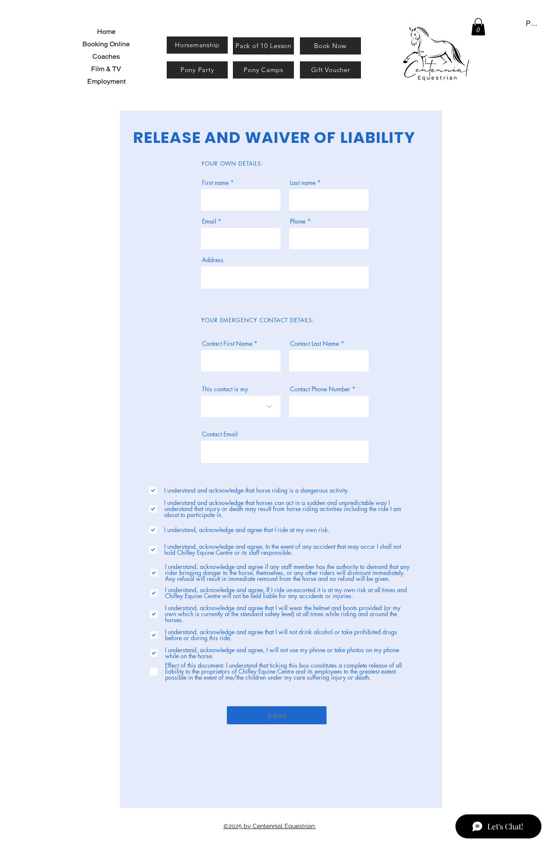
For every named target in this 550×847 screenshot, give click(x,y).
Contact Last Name (314, 344)
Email (209, 221)
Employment (106, 81)
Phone (298, 221)
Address (212, 260)
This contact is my (225, 389)
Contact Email (220, 434)
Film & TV (106, 69)
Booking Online (106, 44)
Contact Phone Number (320, 389)
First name (215, 183)
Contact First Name (227, 344)
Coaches (106, 56)
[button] (478, 27)
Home (106, 31)
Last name (302, 183)
